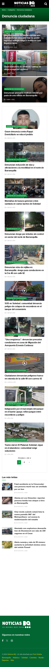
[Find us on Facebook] (2, 640)
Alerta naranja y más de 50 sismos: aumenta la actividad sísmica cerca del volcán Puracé (30, 544)
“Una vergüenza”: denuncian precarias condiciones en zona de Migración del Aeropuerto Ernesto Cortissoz (23, 342)
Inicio (4, 10)
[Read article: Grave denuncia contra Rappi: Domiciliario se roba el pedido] (24, 119)
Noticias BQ (12, 654)
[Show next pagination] (29, 462)
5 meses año (10, 174)
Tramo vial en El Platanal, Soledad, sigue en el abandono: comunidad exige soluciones (24, 448)
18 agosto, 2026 (11, 47)
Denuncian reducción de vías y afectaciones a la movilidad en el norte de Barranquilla (24, 168)
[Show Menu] (3, 4)
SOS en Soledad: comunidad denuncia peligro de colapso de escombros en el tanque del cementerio (23, 306)
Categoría (11, 10)
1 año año (9, 418)
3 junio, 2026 (10, 99)
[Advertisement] (24, 583)
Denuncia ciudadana (24, 10)
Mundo (41, 658)
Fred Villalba (37, 654)
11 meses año (11, 382)
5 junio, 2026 (10, 73)
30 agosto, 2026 (21, 492)
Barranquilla (13, 229)
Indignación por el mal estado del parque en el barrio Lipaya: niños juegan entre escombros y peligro (24, 412)
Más (12, 660)
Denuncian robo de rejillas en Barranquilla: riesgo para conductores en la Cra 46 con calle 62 (24, 270)
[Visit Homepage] (24, 4)
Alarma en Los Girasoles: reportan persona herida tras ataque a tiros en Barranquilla (29, 500)
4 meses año (10, 138)
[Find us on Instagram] (12, 640)
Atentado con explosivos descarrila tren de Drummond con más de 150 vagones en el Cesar (30, 530)
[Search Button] (45, 4)
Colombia (33, 658)
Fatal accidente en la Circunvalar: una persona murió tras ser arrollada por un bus (30, 486)
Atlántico (16, 658)
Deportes (5, 660)
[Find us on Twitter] (7, 640)
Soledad (24, 658)
